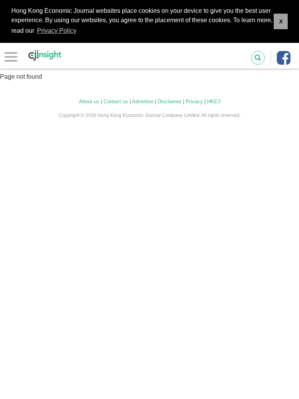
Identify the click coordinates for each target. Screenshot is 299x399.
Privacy (194, 101)
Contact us (116, 101)
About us (89, 101)
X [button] (281, 21)
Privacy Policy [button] (56, 30)
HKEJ (213, 101)
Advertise (142, 101)
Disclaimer (169, 101)
